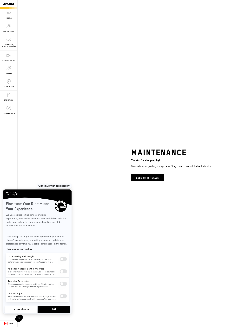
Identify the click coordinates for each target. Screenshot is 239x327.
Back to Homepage (147, 177)
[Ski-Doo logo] (8, 4)
